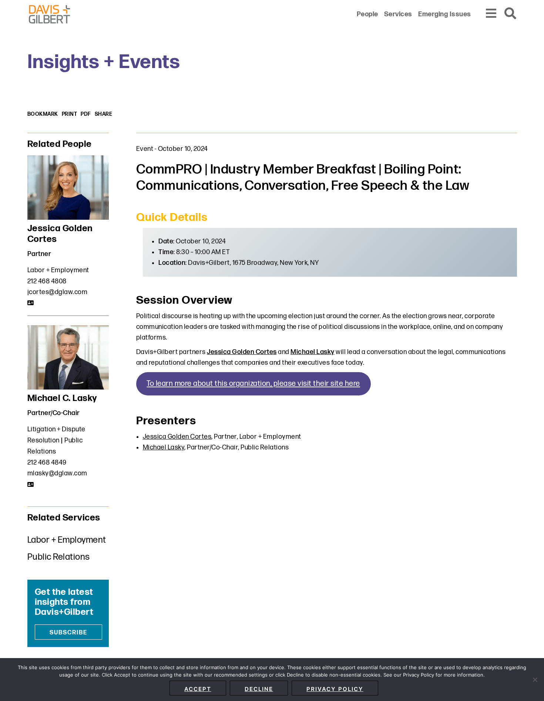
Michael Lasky (313, 352)
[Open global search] (510, 13)
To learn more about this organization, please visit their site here (253, 383)
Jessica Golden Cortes (242, 352)
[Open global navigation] (491, 13)
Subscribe (68, 632)
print (69, 114)
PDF (86, 114)
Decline (259, 688)
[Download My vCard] (30, 303)
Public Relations (58, 557)
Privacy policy (334, 688)
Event (145, 149)
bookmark (42, 114)
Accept (197, 688)
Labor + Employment (58, 270)
